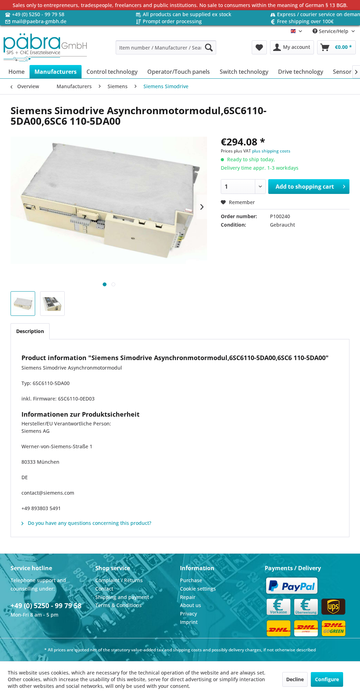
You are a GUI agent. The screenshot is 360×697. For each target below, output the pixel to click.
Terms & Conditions (118, 605)
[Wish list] (259, 47)
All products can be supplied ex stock (187, 14)
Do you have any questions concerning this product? (88, 523)
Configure (327, 679)
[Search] (208, 47)
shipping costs (187, 650)
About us (190, 605)
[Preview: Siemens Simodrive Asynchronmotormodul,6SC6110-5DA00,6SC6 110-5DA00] (23, 303)
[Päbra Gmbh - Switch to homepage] (45, 47)
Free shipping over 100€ (305, 21)
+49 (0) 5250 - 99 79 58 (38, 14)
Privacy (188, 613)
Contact (104, 588)
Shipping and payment (122, 597)
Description (30, 331)
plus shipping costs (271, 151)
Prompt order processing (172, 21)
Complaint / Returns (119, 580)
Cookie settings (198, 588)
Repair (187, 597)
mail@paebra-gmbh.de (39, 21)
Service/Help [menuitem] (333, 31)
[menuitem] (166, 47)
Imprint (189, 622)
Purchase (191, 580)
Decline (295, 679)
